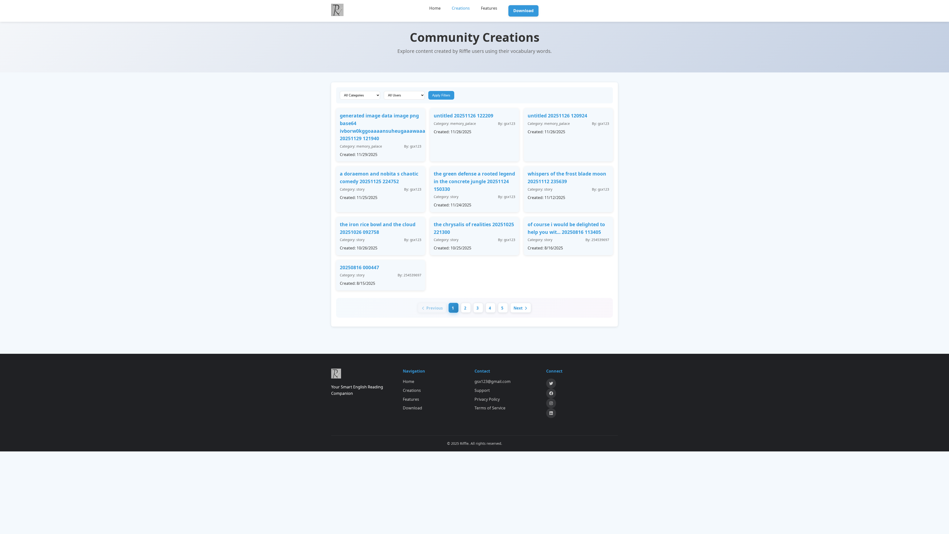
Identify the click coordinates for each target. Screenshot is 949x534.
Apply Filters (441, 95)
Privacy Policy (487, 399)
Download (523, 10)
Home (435, 8)
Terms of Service (489, 408)
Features (489, 8)
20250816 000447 (359, 267)
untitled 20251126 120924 (557, 115)
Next (519, 308)
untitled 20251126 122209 (463, 115)
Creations (461, 8)
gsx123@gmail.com (492, 381)
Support (482, 390)
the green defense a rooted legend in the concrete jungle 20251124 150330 (474, 181)
